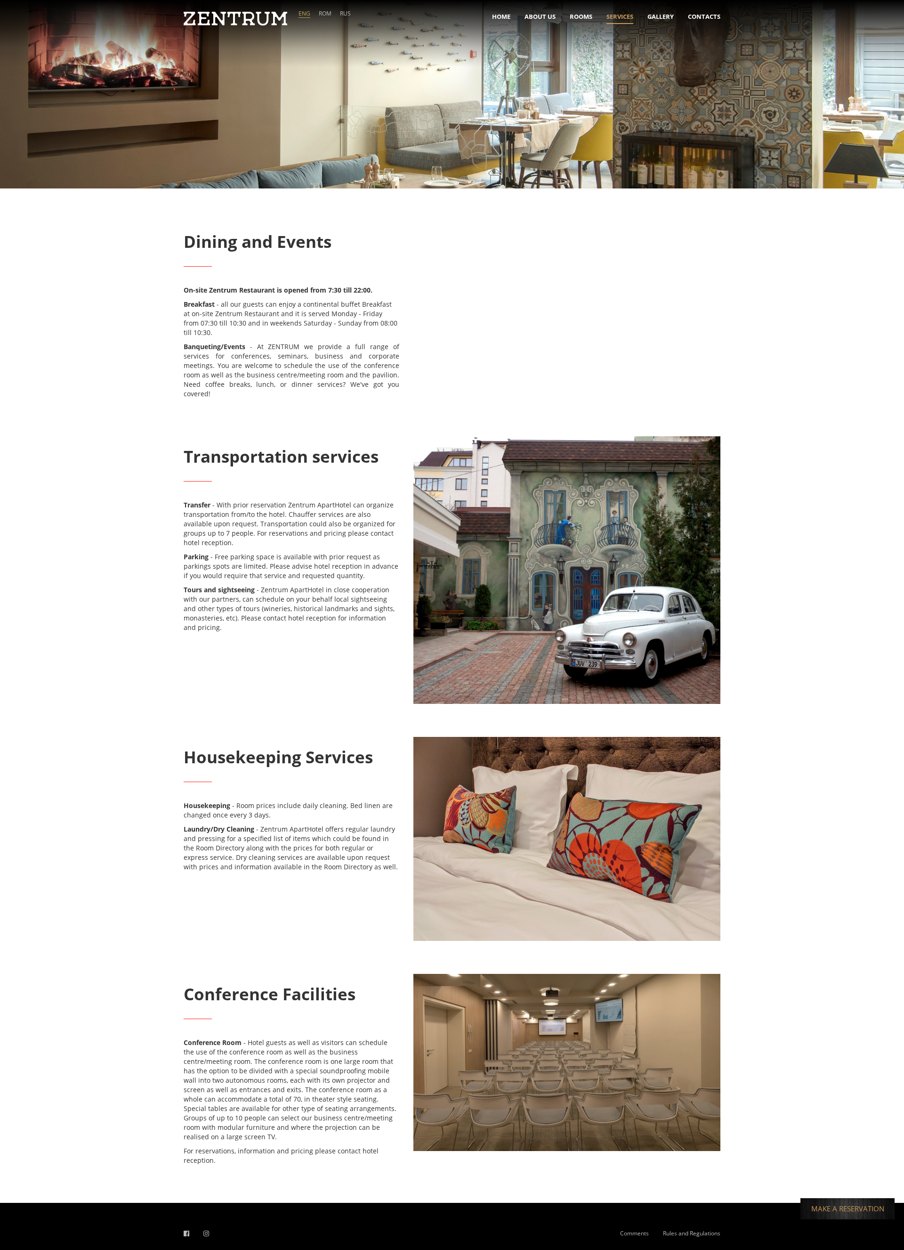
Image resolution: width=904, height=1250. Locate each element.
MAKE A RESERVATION (847, 1208)
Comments (634, 1233)
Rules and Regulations (691, 1233)
